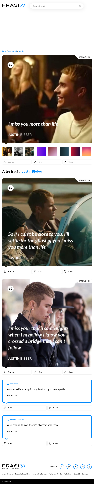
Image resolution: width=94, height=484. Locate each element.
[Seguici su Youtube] (82, 466)
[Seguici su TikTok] (89, 466)
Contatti (77, 474)
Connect (85, 474)
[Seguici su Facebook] (62, 466)
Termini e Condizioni (22, 474)
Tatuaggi (14, 384)
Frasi (4, 51)
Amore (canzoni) (17, 419)
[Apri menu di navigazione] (90, 6)
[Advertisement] (47, 26)
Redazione (67, 474)
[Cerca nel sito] (80, 6)
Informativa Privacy (39, 474)
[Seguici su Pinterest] (75, 466)
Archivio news (7, 474)
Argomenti (12, 51)
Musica (22, 51)
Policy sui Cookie (55, 474)
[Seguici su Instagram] (68, 466)
